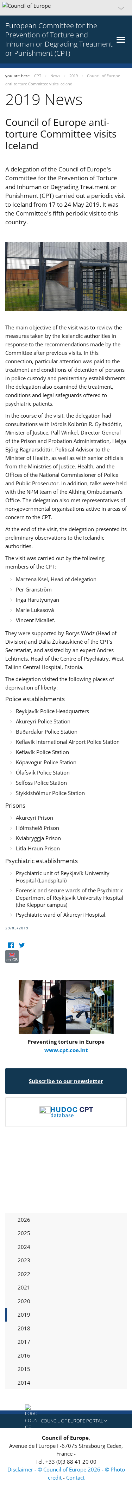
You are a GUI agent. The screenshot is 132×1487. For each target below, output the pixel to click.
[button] (66, 8)
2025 (24, 1233)
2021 (24, 1287)
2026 (24, 1219)
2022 (24, 1273)
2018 (24, 1328)
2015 (24, 1368)
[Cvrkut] (21, 945)
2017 (24, 1341)
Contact (75, 1477)
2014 (24, 1382)
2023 (24, 1260)
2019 (24, 1314)
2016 (24, 1355)
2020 (24, 1301)
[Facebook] (10, 945)
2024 (24, 1246)
